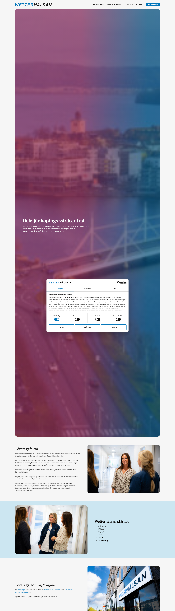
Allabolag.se (21, 590)
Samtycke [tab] (60, 288)
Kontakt (139, 4)
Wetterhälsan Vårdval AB (52, 590)
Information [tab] (87, 288)
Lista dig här (153, 4)
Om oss (130, 4)
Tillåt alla (114, 327)
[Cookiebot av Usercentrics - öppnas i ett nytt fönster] (119, 282)
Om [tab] (115, 288)
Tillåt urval (87, 327)
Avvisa (61, 327)
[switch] (77, 319)
